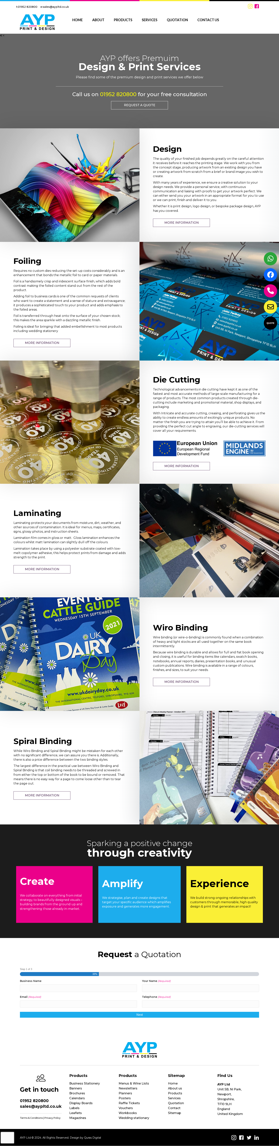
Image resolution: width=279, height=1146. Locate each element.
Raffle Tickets (129, 1103)
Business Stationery (84, 1083)
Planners (125, 1093)
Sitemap (174, 1113)
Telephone (156, 997)
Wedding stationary (134, 1118)
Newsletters (128, 1088)
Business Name (30, 981)
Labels (74, 1108)
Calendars (77, 1098)
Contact (174, 1108)
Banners (75, 1088)
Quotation (176, 1103)
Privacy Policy (52, 1117)
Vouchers (126, 1108)
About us (175, 1088)
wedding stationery (43, 331)
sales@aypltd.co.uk (56, 7)
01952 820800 (27, 7)
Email (30, 997)
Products (175, 1093)
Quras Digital (92, 1137)
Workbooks (128, 1113)
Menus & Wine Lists (134, 1083)
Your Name (156, 981)
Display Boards (81, 1103)
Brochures (77, 1093)
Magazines (77, 1118)
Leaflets (75, 1113)
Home (173, 1083)
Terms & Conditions (31, 1117)
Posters (125, 1098)
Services (174, 1098)
